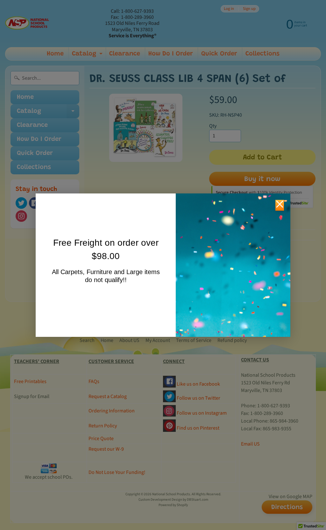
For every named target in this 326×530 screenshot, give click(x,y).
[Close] (279, 205)
